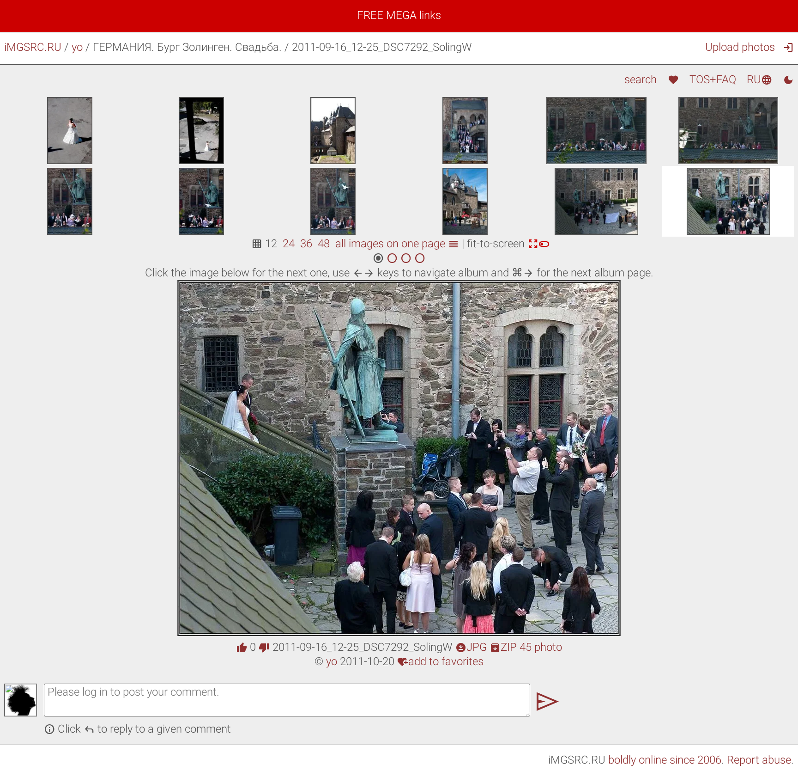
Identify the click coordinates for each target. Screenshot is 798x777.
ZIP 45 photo (526, 647)
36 (306, 243)
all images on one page (397, 243)
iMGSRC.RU (32, 47)
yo (77, 47)
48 (324, 243)
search (640, 79)
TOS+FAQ (712, 79)
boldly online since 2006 (664, 759)
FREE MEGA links (399, 15)
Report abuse (759, 759)
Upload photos (740, 47)
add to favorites (440, 661)
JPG (471, 647)
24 (289, 243)
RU (759, 79)
